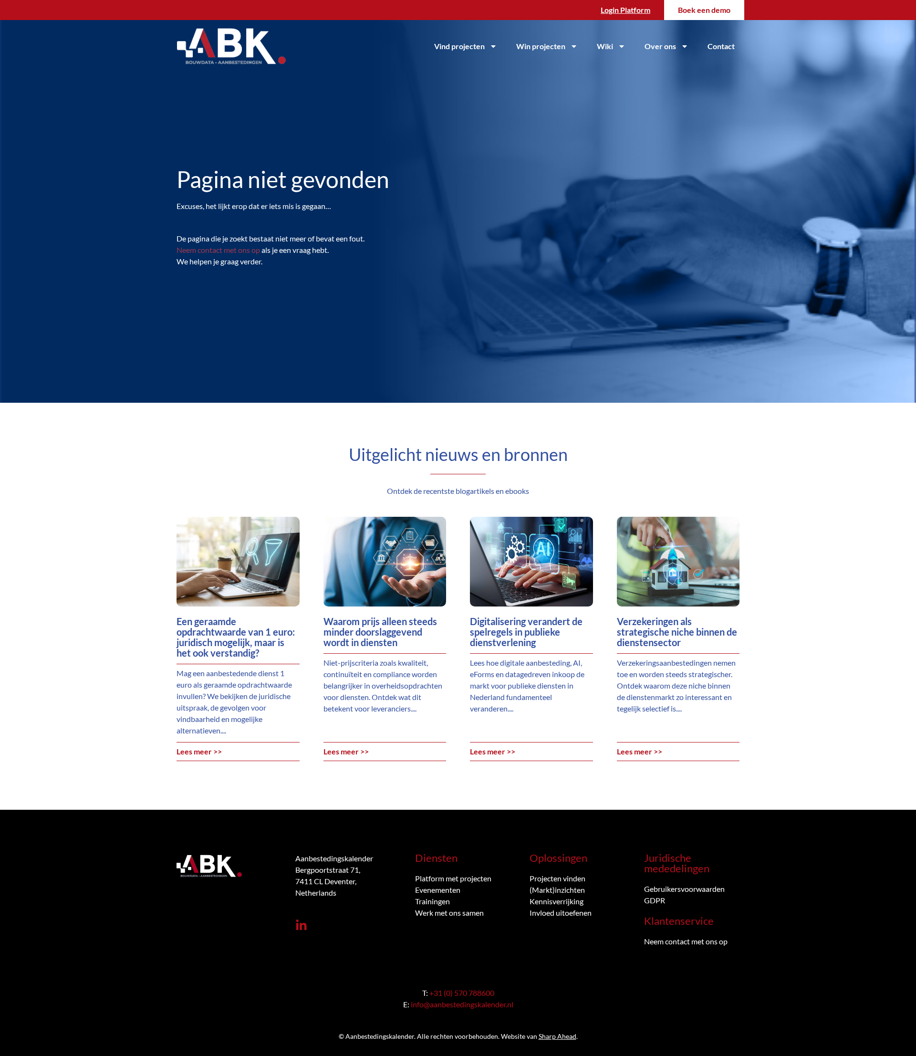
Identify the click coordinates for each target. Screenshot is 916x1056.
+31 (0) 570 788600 (461, 992)
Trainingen (432, 901)
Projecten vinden (557, 878)
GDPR (654, 900)
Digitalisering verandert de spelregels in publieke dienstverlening (526, 632)
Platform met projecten (453, 878)
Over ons (660, 46)
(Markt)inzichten (557, 889)
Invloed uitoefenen (561, 912)
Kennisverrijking (556, 901)
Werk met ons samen (449, 912)
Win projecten (540, 46)
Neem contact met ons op (218, 249)
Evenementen (437, 889)
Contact (721, 46)
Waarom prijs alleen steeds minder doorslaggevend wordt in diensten (380, 632)
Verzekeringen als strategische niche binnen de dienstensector (677, 632)
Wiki (605, 46)
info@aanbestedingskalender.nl (462, 1004)
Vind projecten (459, 46)
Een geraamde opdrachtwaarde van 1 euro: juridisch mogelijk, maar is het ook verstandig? (236, 637)
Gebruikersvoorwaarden (684, 888)
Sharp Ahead (557, 1036)
